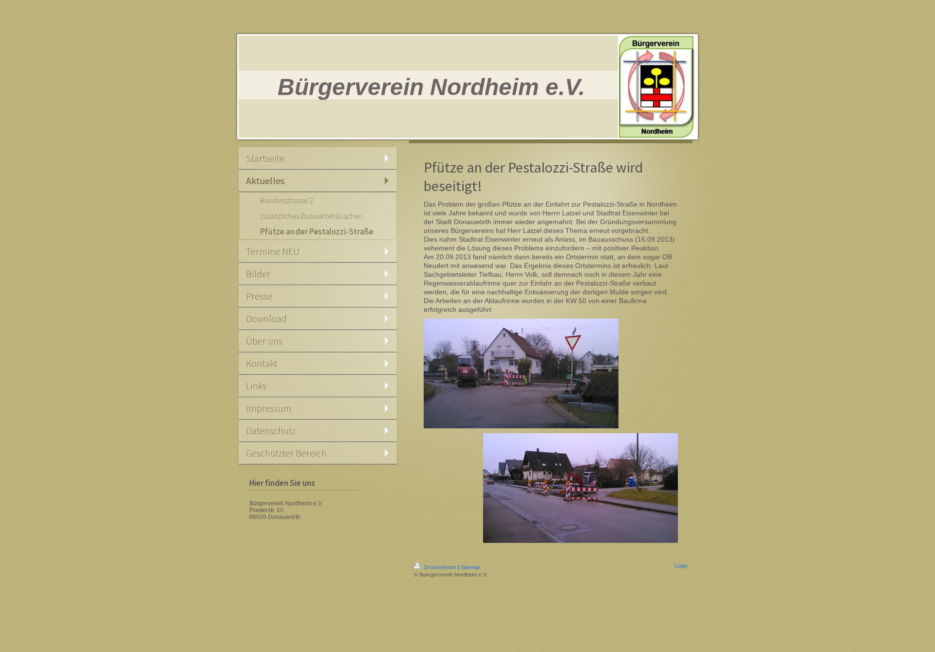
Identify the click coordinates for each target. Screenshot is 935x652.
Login (681, 566)
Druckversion (440, 567)
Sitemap (470, 567)
